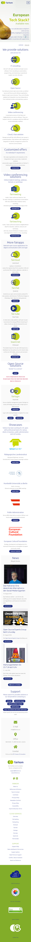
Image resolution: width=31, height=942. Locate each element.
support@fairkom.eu (15, 770)
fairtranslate (15, 838)
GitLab (9, 701)
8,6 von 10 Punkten (15, 901)
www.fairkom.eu (15, 773)
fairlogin (15, 409)
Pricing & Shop (15, 797)
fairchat (15, 301)
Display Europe (15, 551)
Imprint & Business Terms (15, 808)
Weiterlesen (8, 606)
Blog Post (15, 462)
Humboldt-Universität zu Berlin (15, 483)
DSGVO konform (15, 883)
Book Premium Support (15, 855)
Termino (15, 520)
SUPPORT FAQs (19, 701)
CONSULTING (15, 168)
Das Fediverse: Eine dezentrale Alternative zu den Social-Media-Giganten (14, 588)
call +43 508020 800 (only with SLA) (15, 709)
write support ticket (15, 704)
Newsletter (13, 800)
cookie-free (15, 937)
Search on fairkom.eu (15, 860)
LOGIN (10, 418)
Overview (15, 816)
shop (15, 373)
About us (15, 786)
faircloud (15, 275)
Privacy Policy (15, 803)
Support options (15, 852)
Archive (18, 800)
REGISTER (19, 418)
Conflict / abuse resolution (15, 857)
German (21, 45)
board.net (15, 357)
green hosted (15, 919)
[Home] (7, 2)
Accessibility (15, 806)
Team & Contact (15, 792)
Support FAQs (15, 846)
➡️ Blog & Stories (14, 685)
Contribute (15, 795)
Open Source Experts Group (12, 638)
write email (15, 707)
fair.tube (15, 833)
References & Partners (15, 789)
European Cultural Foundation (15, 541)
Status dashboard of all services (15, 849)
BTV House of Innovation (19, 754)
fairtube (15, 329)
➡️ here (27, 37)
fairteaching (15, 235)
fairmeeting (15, 208)
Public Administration (15, 512)
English (27, 45)
